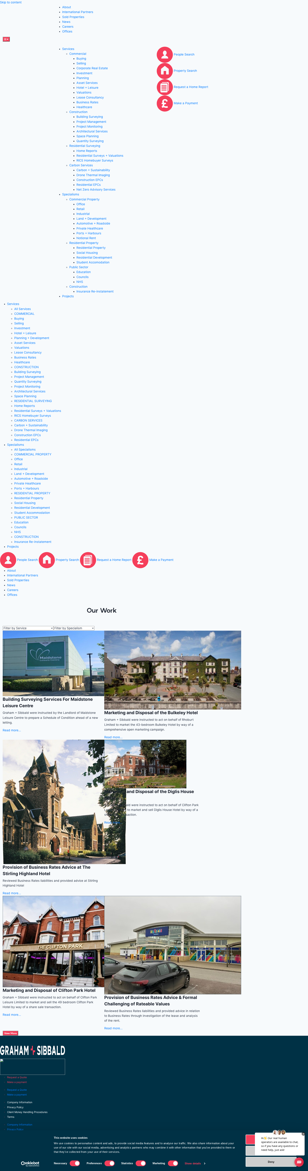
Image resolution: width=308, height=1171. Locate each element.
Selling (81, 63)
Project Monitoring (89, 126)
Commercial (77, 53)
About (66, 7)
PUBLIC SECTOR (26, 517)
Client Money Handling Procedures (27, 1112)
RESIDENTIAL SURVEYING (33, 401)
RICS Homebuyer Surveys (94, 160)
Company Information (19, 1102)
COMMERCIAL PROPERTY (32, 454)
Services (68, 49)
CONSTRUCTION (26, 367)
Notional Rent (86, 238)
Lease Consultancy (90, 97)
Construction (78, 112)
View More (10, 1033)
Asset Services (87, 83)
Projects (68, 296)
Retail (80, 209)
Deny (271, 1161)
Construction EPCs (89, 180)
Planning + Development (31, 338)
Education (83, 272)
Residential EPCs (88, 184)
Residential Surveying (84, 146)
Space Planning (87, 136)
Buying (81, 58)
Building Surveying (89, 116)
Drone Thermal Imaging (93, 175)
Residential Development (94, 257)
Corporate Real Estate (92, 68)
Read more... (12, 730)
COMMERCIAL (24, 314)
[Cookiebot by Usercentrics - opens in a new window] (30, 1164)
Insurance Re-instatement (95, 291)
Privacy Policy (15, 1107)
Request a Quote (17, 1077)
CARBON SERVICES (28, 420)
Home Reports (86, 151)
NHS (79, 282)
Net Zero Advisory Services (95, 189)
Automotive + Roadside (93, 223)
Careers (67, 26)
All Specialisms (25, 449)
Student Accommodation (32, 512)
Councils (82, 277)
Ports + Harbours (88, 233)
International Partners (77, 12)
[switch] (109, 1163)
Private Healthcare (89, 228)
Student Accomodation (92, 262)
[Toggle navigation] (6, 39)
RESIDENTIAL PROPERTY (32, 493)
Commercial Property (84, 199)
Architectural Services (92, 131)
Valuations (83, 92)
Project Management (91, 121)
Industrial (83, 214)
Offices (67, 31)
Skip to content (11, 2)
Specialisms (70, 194)
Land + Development (91, 218)
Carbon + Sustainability (93, 170)
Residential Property (83, 243)
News (66, 22)
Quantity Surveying (90, 141)
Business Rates (87, 102)
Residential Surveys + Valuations (99, 155)
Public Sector (78, 267)
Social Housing (87, 252)
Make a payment (17, 1082)
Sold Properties (73, 17)
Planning (82, 78)
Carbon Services (81, 165)
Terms (10, 1116)
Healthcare (84, 107)
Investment (84, 73)
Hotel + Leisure (87, 87)
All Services (22, 309)
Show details (193, 1163)
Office (80, 204)
